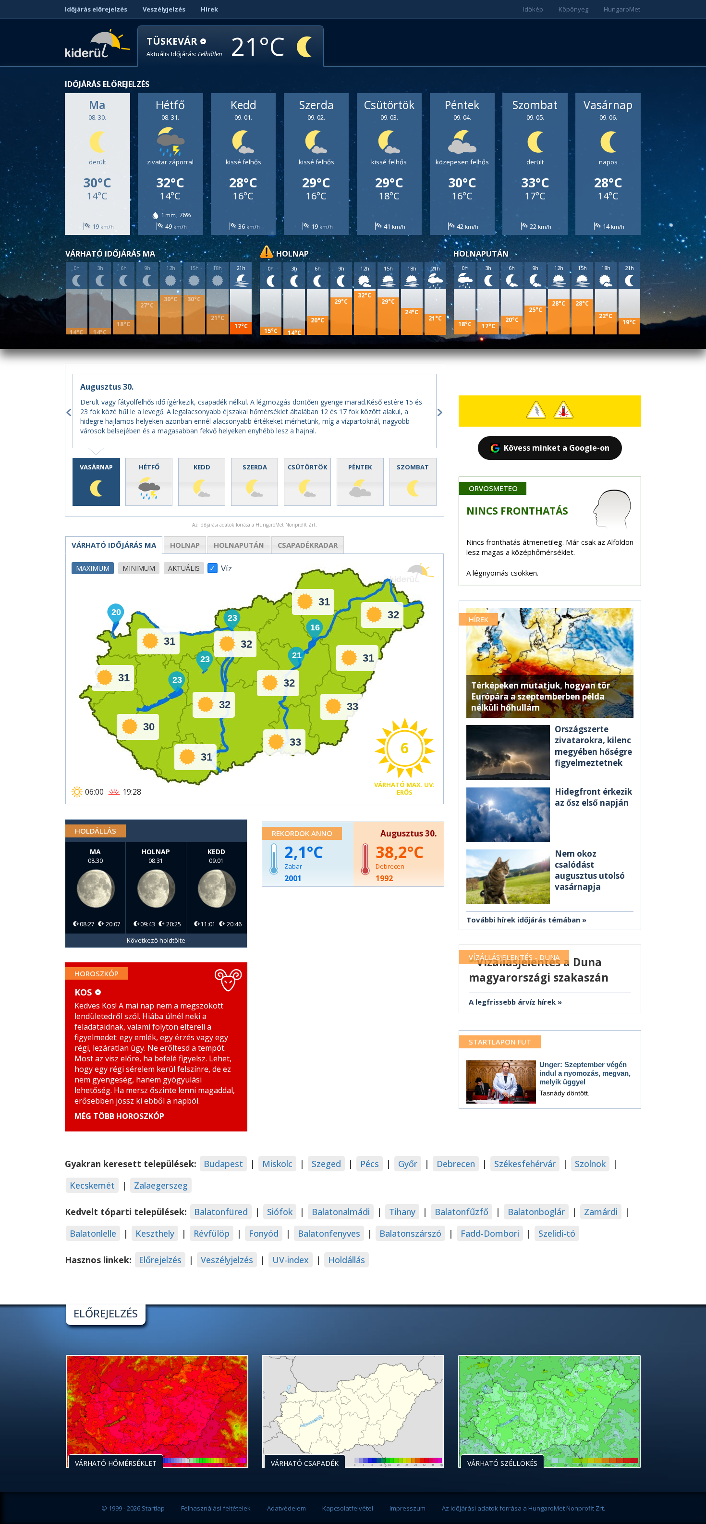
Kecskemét (92, 1185)
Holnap (185, 545)
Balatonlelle (93, 1233)
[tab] (96, 482)
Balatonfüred (221, 1211)
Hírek (209, 9)
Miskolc (277, 1163)
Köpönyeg (573, 9)
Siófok (279, 1211)
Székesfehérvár (525, 1163)
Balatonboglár (536, 1211)
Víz (226, 565)
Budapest (223, 1163)
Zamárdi (601, 1211)
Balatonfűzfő (461, 1211)
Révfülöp (212, 1233)
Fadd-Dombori (490, 1233)
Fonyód (264, 1233)
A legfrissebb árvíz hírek (512, 1002)
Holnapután (239, 545)
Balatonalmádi (341, 1211)
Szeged (326, 1163)
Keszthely (154, 1233)
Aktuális (184, 568)
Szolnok (590, 1163)
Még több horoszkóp (119, 1116)
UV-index (290, 1260)
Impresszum (408, 1508)
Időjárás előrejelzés (96, 9)
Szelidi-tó (556, 1233)
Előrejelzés (160, 1260)
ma (114, 545)
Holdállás (346, 1260)
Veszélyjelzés (164, 9)
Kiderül (99, 42)
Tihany (402, 1211)
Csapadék (308, 545)
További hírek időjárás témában (523, 919)
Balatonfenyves (329, 1233)
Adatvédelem (286, 1508)
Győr (407, 1163)
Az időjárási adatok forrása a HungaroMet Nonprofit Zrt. (523, 1508)
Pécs (369, 1163)
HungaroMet (622, 9)
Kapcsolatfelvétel (347, 1508)
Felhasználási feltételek (216, 1508)
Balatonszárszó (410, 1233)
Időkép (533, 9)
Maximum (93, 568)
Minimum (138, 568)
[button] (184, 47)
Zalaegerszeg (161, 1185)
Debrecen (456, 1163)
